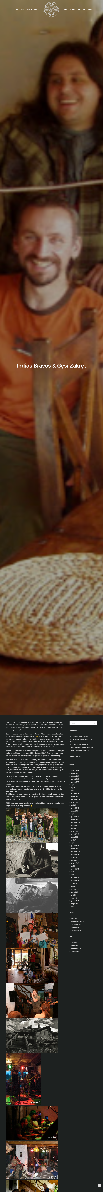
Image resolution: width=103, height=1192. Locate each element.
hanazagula (67, 371)
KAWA (79, 9)
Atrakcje (36, 9)
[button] (94, 723)
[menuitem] (16, 9)
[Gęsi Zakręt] (51, 9)
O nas (16, 9)
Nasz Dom (29, 9)
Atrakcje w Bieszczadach (52, 371)
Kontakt (90, 9)
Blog (84, 9)
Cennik (66, 9)
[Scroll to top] (99, 1185)
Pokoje (22, 9)
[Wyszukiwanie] (83, 723)
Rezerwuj (72, 9)
